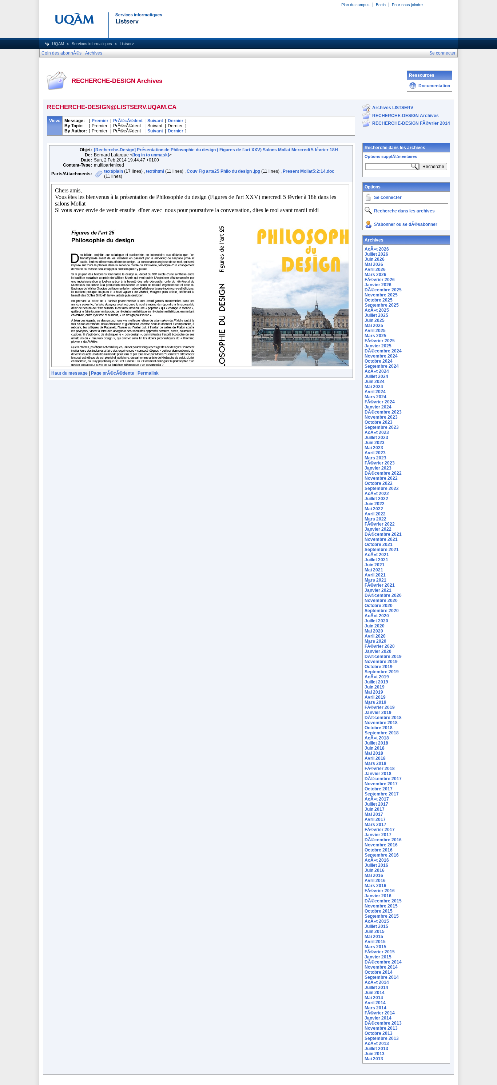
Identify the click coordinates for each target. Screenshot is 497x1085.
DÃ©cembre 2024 (383, 351)
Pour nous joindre (407, 5)
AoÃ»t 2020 (377, 615)
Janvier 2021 (378, 590)
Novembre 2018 (381, 722)
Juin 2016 (375, 870)
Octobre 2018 (379, 727)
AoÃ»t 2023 (377, 432)
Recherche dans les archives (395, 147)
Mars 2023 (375, 457)
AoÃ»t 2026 (377, 249)
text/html (155, 171)
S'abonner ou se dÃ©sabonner (405, 224)
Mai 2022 (374, 508)
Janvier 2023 (378, 468)
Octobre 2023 (379, 422)
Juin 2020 (375, 626)
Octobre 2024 (379, 361)
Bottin (381, 5)
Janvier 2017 (378, 834)
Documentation (434, 85)
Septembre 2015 (382, 916)
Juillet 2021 (376, 559)
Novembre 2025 (381, 295)
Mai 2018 (374, 753)
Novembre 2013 (381, 1028)
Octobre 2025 (379, 300)
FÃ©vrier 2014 (380, 1013)
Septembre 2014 (382, 977)
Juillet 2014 (376, 987)
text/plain (113, 171)
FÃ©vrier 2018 (380, 768)
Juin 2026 (375, 259)
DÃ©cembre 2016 (383, 839)
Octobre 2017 (379, 788)
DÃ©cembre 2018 (383, 717)
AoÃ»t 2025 (377, 310)
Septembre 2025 (382, 305)
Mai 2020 (374, 631)
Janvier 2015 (378, 957)
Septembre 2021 (382, 549)
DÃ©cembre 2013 (383, 1023)
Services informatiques (92, 43)
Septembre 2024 (382, 366)
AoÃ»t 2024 (377, 371)
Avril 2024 (375, 391)
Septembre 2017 (382, 794)
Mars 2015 (375, 946)
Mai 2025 (374, 325)
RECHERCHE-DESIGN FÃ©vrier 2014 (411, 123)
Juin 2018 (375, 748)
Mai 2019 (374, 692)
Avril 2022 (375, 513)
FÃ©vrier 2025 (380, 340)
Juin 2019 (375, 687)
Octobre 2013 (379, 1033)
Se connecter (388, 197)
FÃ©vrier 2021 (380, 585)
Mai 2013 (374, 1058)
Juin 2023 (375, 442)
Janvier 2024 (378, 407)
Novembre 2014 (381, 967)
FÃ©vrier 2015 (380, 951)
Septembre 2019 (382, 671)
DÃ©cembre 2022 (383, 473)
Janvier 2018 (378, 773)
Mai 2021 (374, 570)
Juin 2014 (375, 992)
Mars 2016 (375, 885)
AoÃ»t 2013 (377, 1043)
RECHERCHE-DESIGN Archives (405, 115)
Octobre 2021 (379, 544)
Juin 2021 (375, 564)
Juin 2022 (375, 503)
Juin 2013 (375, 1053)
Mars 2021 (375, 580)
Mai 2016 (374, 875)
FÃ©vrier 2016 (380, 890)
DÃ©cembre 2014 (383, 962)
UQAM (58, 43)
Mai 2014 (374, 997)
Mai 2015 (374, 936)
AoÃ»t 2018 (377, 738)
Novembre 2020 (381, 600)
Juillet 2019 (376, 682)
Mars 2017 (375, 824)
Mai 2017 (374, 814)
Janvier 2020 (378, 651)
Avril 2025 (375, 330)
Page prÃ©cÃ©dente (112, 373)
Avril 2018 (375, 758)
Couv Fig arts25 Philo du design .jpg (223, 171)
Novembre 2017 (381, 783)
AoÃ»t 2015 (377, 921)
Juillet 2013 (376, 1048)
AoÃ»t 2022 (377, 493)
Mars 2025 (375, 335)
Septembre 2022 (382, 488)
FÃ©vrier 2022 (380, 524)
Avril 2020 (375, 636)
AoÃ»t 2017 (377, 799)
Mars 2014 (375, 1007)
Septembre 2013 (382, 1038)
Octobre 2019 (379, 666)
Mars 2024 (375, 396)
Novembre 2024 (381, 356)
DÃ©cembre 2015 (383, 900)
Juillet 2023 (376, 437)
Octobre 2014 (379, 972)
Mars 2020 (375, 641)
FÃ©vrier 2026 (380, 279)
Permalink (148, 373)
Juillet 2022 (376, 498)
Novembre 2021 (381, 539)
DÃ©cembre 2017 (383, 778)
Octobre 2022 (379, 483)
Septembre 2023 (382, 427)
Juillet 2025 (376, 315)
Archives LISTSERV (392, 107)
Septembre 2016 (382, 855)
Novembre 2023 (381, 417)
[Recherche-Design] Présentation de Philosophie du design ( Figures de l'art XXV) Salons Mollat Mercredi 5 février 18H (216, 149)
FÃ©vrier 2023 (380, 463)
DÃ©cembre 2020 (383, 595)
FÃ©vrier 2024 (380, 401)
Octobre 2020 (379, 605)
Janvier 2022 (378, 529)
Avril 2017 (375, 819)
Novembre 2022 (381, 478)
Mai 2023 (374, 447)
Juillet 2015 (376, 926)
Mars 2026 (375, 274)
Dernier (175, 120)
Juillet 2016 (376, 865)
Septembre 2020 (382, 610)
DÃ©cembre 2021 (383, 534)
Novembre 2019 (381, 661)
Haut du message (69, 373)
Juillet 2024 (376, 376)
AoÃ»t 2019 (377, 676)
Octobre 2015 (379, 911)
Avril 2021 (375, 575)
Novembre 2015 (381, 906)
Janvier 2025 (378, 345)
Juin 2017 (375, 809)
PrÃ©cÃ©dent (128, 120)
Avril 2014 (375, 1002)
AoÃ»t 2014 (377, 982)
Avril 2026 (375, 269)
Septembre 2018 (382, 732)
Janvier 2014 (378, 1018)
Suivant (155, 120)
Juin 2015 (375, 931)
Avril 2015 (375, 941)
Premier (100, 120)
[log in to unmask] (150, 154)
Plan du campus (355, 5)
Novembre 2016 (381, 844)
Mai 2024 (374, 386)
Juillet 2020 (376, 620)
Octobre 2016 (379, 850)
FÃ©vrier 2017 (380, 829)
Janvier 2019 (378, 712)
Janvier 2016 (378, 895)
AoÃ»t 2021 (377, 554)
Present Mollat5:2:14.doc (308, 171)
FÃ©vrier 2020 (380, 646)
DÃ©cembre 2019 (383, 656)
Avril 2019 (375, 697)
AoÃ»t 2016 (377, 860)
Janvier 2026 (378, 284)
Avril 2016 (375, 880)
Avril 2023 (375, 452)
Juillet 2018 (376, 743)
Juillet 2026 (376, 254)
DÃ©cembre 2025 (383, 289)
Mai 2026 (374, 264)
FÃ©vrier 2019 (380, 707)
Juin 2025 (375, 320)
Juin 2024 (375, 381)
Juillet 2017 (376, 804)
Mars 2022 (375, 519)
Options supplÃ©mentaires (391, 156)
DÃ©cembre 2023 (383, 412)
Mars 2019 (375, 702)
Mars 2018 (375, 763)
